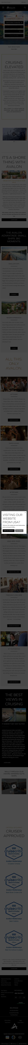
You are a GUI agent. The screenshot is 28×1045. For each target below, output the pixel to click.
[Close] (25, 512)
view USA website (8, 530)
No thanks (19, 530)
